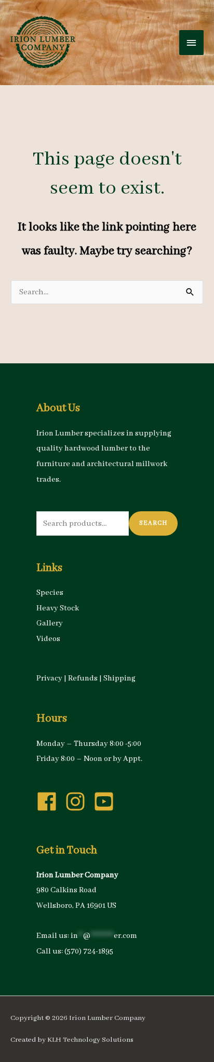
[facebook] (49, 801)
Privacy (49, 678)
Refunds (83, 678)
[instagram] (78, 801)
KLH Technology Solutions (90, 1040)
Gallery (49, 623)
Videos (48, 639)
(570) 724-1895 (88, 951)
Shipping (119, 678)
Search (153, 523)
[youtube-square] (107, 801)
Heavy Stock (57, 608)
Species (49, 592)
